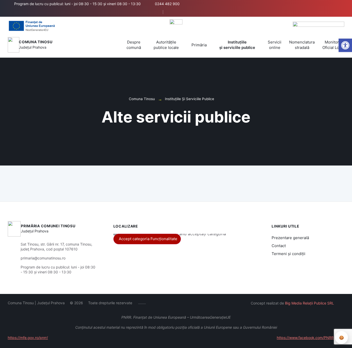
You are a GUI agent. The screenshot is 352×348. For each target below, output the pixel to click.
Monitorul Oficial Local (333, 45)
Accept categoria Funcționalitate (148, 238)
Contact (279, 245)
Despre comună (134, 45)
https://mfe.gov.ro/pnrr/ (28, 337)
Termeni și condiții (288, 253)
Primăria (199, 44)
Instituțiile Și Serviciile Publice (189, 99)
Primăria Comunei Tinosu (48, 226)
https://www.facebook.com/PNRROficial (310, 337)
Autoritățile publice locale (166, 45)
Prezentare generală (290, 237)
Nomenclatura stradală (302, 45)
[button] (155, 12)
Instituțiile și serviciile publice (237, 45)
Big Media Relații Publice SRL (309, 303)
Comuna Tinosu (35, 42)
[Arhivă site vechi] (173, 12)
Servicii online (274, 45)
